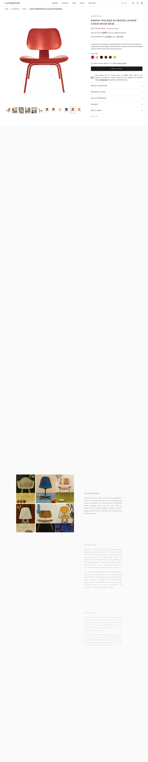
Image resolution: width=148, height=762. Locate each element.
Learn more (119, 37)
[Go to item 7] (47, 110)
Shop (74, 3)
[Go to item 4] (28, 110)
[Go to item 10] (66, 110)
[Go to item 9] (60, 110)
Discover (92, 3)
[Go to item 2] (15, 110)
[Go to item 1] (8, 110)
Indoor (55, 3)
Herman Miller (96, 16)
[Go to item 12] (79, 110)
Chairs (24, 9)
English (124, 3)
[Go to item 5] (34, 110)
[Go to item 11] (73, 110)
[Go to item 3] (21, 110)
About (82, 3)
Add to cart (116, 68)
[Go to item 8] (53, 110)
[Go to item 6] (40, 110)
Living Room (15, 9)
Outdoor (65, 3)
